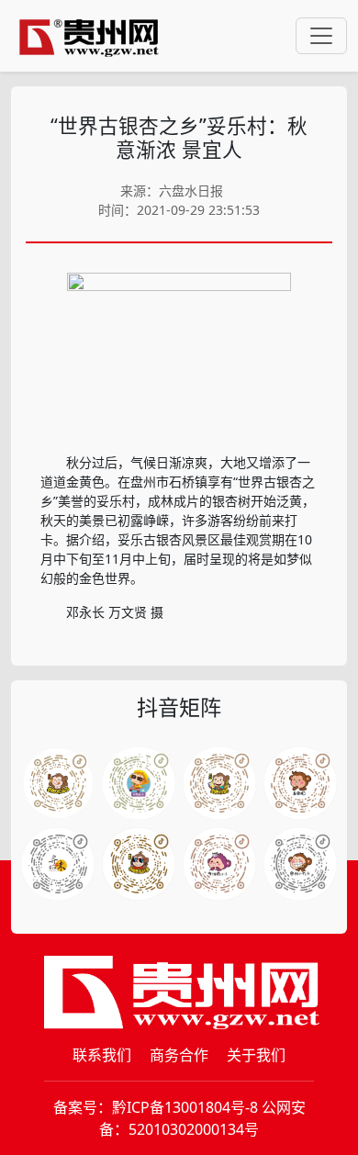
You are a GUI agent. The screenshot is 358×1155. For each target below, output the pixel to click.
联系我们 (102, 1055)
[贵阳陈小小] (219, 864)
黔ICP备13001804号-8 (185, 1107)
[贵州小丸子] (300, 864)
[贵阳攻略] (219, 783)
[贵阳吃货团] (57, 783)
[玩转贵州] (138, 783)
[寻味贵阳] (57, 864)
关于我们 (256, 1055)
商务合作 (179, 1055)
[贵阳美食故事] (138, 864)
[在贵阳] (300, 783)
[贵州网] (89, 35)
